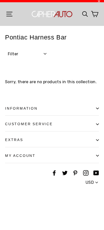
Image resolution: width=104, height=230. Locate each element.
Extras (14, 140)
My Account (20, 156)
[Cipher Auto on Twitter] (65, 172)
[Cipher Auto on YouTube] (96, 172)
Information (21, 108)
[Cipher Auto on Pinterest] (75, 172)
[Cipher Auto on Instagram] (86, 172)
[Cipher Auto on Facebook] (54, 172)
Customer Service (29, 124)
